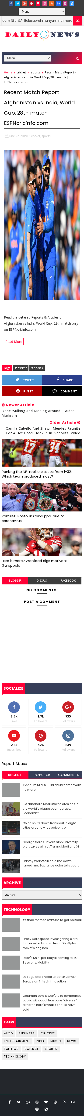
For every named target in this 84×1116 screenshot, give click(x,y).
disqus (42, 581)
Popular (42, 774)
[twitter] (17, 3)
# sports (37, 368)
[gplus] (24, 3)
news (72, 1041)
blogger (15, 581)
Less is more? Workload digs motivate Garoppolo (34, 563)
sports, (46, 136)
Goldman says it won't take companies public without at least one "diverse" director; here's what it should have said (52, 1002)
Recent (15, 774)
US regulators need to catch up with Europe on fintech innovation (50, 979)
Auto (8, 1033)
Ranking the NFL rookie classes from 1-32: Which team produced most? (37, 474)
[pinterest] (31, 3)
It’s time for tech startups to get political (52, 920)
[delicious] (72, 3)
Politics (11, 1049)
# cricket (21, 368)
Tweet (28, 380)
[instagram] (65, 3)
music (55, 1041)
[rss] (51, 3)
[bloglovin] (38, 3)
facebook (68, 581)
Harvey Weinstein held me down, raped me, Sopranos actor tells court (51, 863)
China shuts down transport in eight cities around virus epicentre (49, 825)
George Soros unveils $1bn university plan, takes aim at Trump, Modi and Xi (51, 844)
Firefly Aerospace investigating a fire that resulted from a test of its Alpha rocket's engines (50, 943)
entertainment (17, 1041)
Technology (15, 1056)
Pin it (28, 391)
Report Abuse (14, 763)
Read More (13, 341)
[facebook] (11, 3)
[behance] (58, 3)
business (27, 1033)
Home (8, 72)
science (31, 1049)
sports (35, 72)
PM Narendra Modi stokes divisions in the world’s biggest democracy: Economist (50, 808)
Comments (69, 774)
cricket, (36, 136)
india (40, 1041)
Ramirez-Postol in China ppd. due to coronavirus (33, 518)
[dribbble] (44, 3)
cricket (21, 72)
